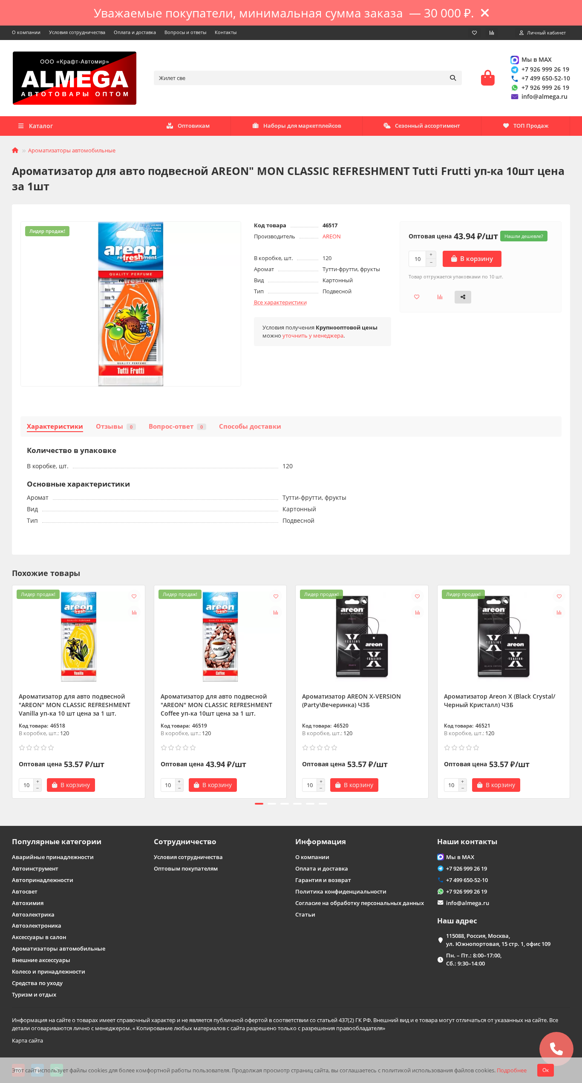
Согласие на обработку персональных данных (359, 903)
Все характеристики (280, 302)
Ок (545, 1070)
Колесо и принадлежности (48, 971)
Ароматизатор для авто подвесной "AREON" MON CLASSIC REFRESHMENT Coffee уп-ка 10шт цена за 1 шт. (216, 704)
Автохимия (27, 903)
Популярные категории (56, 841)
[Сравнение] (491, 32)
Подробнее (512, 1070)
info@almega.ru (544, 96)
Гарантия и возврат (323, 880)
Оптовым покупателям (186, 868)
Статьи (305, 914)
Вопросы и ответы (185, 32)
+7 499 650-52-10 (545, 78)
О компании (26, 32)
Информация (320, 841)
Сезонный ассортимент (427, 125)
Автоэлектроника (36, 925)
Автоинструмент (35, 868)
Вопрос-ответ (176, 426)
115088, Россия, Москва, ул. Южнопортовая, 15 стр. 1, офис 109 (498, 940)
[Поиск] (452, 78)
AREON (332, 236)
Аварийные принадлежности (53, 857)
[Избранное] (474, 32)
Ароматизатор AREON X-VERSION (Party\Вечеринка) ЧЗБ (351, 700)
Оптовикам (194, 125)
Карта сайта (27, 1040)
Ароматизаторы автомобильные (71, 150)
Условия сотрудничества (77, 32)
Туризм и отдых (34, 994)
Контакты (225, 32)
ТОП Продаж (530, 125)
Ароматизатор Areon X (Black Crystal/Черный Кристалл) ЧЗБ (499, 700)
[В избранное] (134, 596)
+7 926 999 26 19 (545, 69)
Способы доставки (250, 426)
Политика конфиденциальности (340, 891)
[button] (13, 690)
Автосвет (24, 891)
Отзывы (114, 426)
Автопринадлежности (42, 880)
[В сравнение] (134, 612)
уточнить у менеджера (312, 335)
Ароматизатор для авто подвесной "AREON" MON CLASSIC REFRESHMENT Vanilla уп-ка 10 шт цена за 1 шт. (74, 704)
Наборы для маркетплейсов (302, 125)
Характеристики (55, 426)
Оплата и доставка (135, 32)
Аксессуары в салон (39, 937)
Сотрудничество (185, 841)
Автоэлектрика (33, 914)
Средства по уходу (37, 983)
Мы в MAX (536, 59)
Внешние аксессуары (41, 960)
